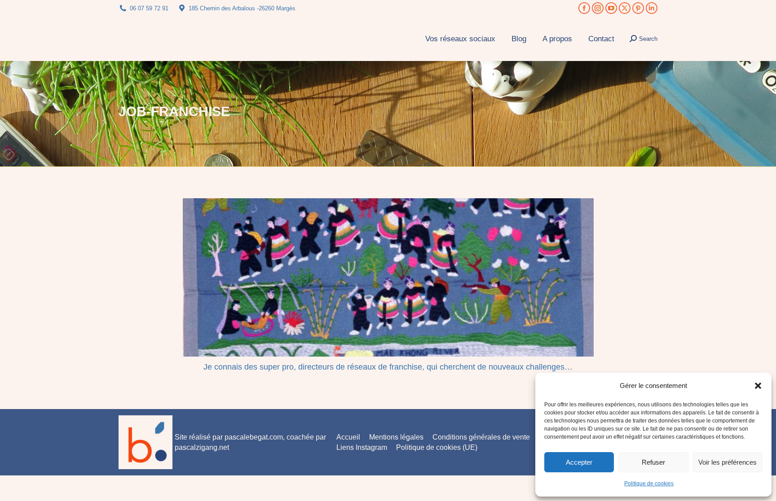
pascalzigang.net (202, 447)
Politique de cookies (649, 483)
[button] (758, 385)
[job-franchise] (388, 277)
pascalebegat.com (254, 437)
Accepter (579, 462)
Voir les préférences (727, 462)
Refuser (653, 462)
